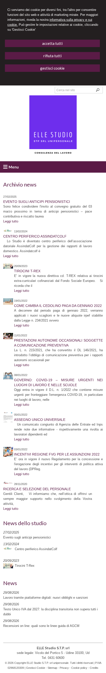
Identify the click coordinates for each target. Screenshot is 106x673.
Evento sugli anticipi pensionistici (36, 202)
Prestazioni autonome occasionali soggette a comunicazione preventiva (58, 342)
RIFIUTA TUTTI (52, 56)
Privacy (64, 667)
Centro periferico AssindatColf (35, 236)
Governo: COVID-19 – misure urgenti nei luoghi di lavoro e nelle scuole (58, 382)
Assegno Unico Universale (39, 420)
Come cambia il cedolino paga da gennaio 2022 (58, 306)
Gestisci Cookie (35, 667)
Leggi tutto (10, 221)
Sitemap (52, 667)
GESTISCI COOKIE (52, 68)
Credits (94, 667)
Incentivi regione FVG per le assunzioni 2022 (57, 454)
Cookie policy (79, 667)
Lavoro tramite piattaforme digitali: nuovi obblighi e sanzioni (45, 597)
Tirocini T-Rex (27, 271)
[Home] (53, 154)
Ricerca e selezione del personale (37, 489)
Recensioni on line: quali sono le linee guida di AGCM (41, 626)
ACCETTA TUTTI (52, 43)
